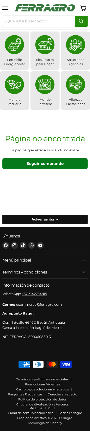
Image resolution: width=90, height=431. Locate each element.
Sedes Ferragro (70, 413)
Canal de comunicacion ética (31, 413)
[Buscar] (81, 21)
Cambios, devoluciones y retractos (42, 389)
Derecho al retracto (62, 394)
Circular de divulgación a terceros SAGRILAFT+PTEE (42, 406)
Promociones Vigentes (42, 384)
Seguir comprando (45, 163)
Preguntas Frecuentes (25, 394)
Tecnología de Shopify (45, 423)
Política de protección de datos (42, 399)
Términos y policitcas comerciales (42, 379)
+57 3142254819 (34, 294)
